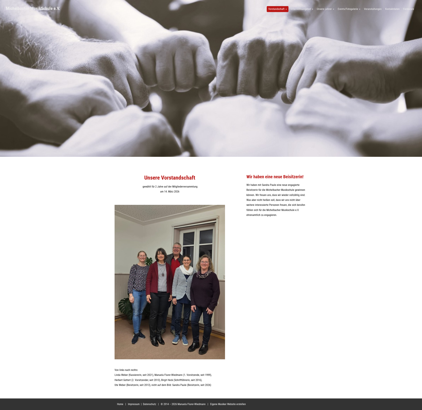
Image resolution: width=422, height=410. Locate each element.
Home (120, 404)
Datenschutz (150, 404)
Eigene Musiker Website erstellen (228, 404)
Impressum (134, 404)
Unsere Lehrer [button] (324, 9)
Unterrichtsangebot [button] (301, 9)
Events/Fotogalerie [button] (348, 9)
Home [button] (259, 9)
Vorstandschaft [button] (276, 9)
